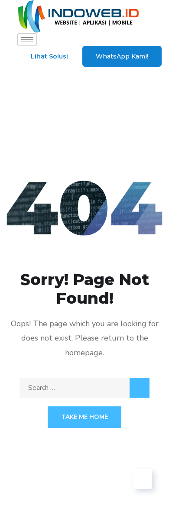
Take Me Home (84, 417)
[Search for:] (85, 387)
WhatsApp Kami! (122, 56)
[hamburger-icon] (27, 39)
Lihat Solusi (49, 56)
